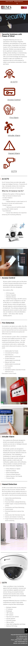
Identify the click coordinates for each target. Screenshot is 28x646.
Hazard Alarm (14, 153)
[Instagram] (17, 3)
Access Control (14, 100)
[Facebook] (11, 3)
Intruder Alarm (14, 135)
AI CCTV (14, 82)
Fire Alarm (14, 118)
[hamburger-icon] (25, 7)
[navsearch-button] (22, 7)
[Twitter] (14, 3)
